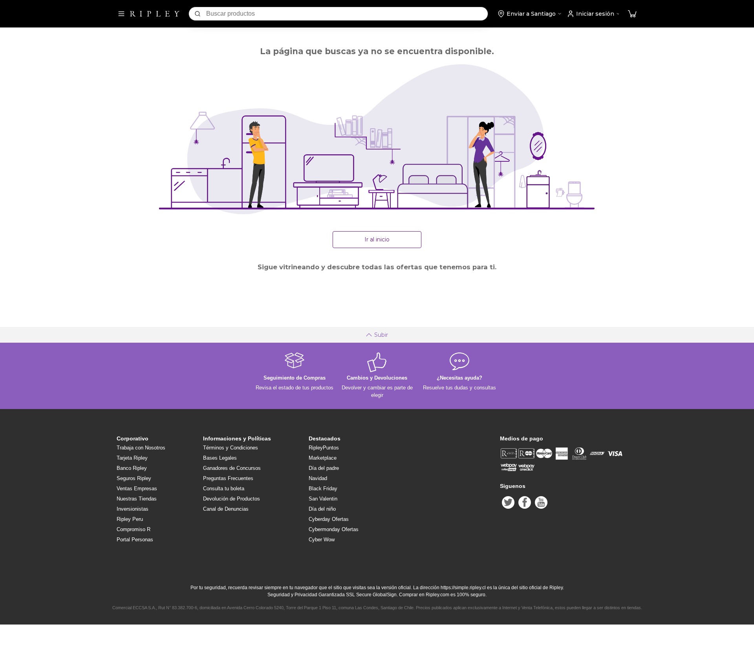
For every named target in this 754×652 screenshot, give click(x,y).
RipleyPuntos (324, 448)
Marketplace (323, 458)
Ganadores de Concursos (232, 468)
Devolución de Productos (231, 499)
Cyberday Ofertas (329, 519)
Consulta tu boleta (223, 488)
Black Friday (323, 488)
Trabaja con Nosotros (141, 448)
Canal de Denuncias (226, 509)
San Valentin (323, 499)
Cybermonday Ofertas (334, 529)
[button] (632, 14)
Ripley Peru (130, 519)
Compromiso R (133, 529)
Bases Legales (220, 458)
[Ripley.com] (154, 13)
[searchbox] (347, 13)
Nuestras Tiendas (137, 499)
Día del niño (322, 509)
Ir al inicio (377, 239)
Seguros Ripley (134, 478)
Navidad (318, 478)
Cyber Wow (322, 539)
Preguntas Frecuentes (228, 478)
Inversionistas (132, 509)
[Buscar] (197, 13)
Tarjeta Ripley (132, 458)
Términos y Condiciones (230, 448)
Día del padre (324, 468)
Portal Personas (135, 539)
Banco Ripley (132, 468)
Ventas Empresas (137, 488)
